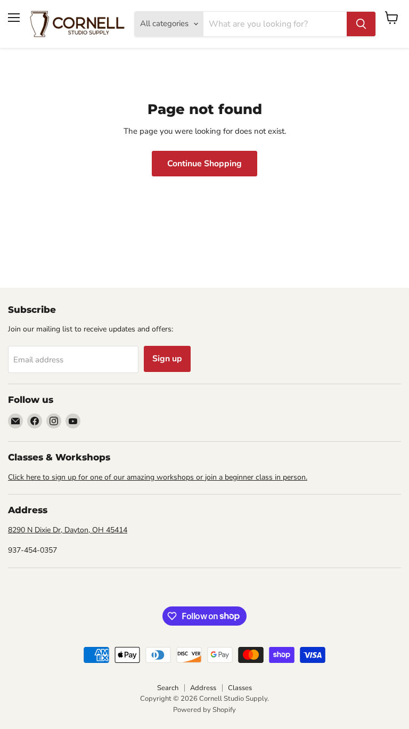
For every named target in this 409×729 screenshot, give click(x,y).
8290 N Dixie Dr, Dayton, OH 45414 (67, 530)
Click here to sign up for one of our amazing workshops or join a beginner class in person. (157, 477)
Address (203, 688)
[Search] (361, 24)
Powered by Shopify (204, 710)
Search (167, 688)
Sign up (167, 359)
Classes (240, 688)
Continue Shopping (204, 163)
